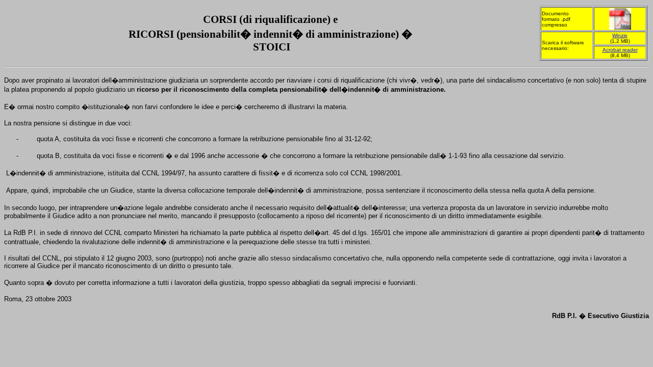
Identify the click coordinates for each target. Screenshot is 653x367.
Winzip (619, 35)
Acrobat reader (620, 50)
